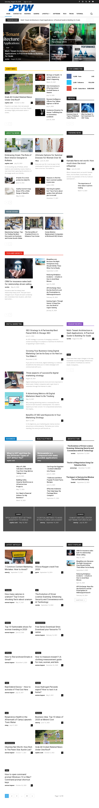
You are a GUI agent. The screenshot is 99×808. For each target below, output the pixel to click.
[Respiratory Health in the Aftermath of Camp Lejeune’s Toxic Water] (19, 707)
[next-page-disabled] (72, 123)
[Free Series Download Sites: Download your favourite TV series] (49, 617)
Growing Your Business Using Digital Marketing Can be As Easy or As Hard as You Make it (44, 353)
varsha (7, 287)
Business (80, 514)
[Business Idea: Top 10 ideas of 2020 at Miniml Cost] (49, 707)
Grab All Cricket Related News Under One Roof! (18, 98)
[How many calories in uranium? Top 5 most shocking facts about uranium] (19, 584)
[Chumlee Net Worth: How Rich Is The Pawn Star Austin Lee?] (19, 737)
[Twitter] (86, 1)
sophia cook (9, 103)
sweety (7, 572)
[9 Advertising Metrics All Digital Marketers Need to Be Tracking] (14, 400)
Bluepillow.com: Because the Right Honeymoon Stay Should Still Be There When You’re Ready (54, 264)
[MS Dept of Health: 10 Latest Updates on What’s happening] (40, 77)
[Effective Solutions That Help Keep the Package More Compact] (40, 491)
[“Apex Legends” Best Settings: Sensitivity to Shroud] (18, 519)
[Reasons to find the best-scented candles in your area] (40, 180)
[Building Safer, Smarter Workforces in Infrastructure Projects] (10, 482)
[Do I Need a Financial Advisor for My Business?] (10, 496)
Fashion (38, 151)
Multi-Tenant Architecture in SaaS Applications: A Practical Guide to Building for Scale (50, 20)
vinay (39, 460)
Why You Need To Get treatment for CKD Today (87, 116)
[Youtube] (92, 1)
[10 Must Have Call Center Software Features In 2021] (80, 519)
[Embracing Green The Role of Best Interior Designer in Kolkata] (19, 145)
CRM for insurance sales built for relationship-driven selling (18, 282)
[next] (91, 20)
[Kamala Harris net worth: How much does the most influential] (80, 148)
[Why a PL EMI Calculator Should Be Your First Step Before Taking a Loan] (10, 469)
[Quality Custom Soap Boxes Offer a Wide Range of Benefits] (10, 191)
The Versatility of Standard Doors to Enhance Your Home (32, 234)
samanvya (73, 468)
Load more (79, 600)
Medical (69, 111)
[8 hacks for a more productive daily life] (10, 180)
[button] (91, 14)
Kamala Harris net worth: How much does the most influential (80, 163)
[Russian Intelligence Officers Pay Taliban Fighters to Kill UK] (40, 101)
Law (49, 514)
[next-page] (10, 124)
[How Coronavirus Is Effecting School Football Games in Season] (40, 88)
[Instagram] (82, 1)
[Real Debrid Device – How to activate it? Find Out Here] (19, 677)
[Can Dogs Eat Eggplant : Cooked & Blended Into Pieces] (40, 469)
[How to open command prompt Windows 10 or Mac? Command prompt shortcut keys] (19, 764)
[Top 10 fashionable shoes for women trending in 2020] (19, 617)
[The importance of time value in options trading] (71, 185)
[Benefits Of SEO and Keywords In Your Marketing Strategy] (14, 422)
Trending (8, 590)
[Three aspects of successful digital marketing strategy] (14, 380)
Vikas (37, 161)
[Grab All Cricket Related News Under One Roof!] (19, 84)
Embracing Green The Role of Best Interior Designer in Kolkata (18, 158)
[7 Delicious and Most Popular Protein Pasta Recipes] (40, 480)
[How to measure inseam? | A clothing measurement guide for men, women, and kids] (49, 647)
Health (38, 683)
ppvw (37, 572)
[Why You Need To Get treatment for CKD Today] (87, 107)
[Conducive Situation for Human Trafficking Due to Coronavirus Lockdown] (40, 112)
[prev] (88, 20)
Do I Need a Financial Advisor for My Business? (23, 495)
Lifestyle (8, 151)
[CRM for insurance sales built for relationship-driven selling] (61, 53)
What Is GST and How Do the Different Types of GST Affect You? (18, 455)
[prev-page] (6, 124)
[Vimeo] (89, 1)
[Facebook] (79, 1)
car (37, 590)
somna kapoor (9, 602)
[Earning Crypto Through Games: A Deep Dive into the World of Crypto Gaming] (40, 303)
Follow (91, 82)
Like (92, 76)
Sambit (73, 482)
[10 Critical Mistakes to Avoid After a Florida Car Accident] (49, 519)
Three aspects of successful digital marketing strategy (42, 374)
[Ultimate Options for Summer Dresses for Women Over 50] (49, 145)
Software (8, 653)
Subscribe (90, 88)
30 (27, 796)
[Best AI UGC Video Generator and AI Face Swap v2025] (73, 34)
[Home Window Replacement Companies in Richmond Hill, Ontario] (54, 223)
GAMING (18, 514)
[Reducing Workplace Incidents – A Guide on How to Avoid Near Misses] (40, 277)
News (7, 93)
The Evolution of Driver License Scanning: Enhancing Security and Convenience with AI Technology (80, 448)
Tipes (54, 51)
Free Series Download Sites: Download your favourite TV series (48, 629)
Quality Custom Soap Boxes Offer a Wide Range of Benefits (23, 191)
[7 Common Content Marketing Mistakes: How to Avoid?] (19, 557)
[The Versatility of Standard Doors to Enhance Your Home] (34, 223)
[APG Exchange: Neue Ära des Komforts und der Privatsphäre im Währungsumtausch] (40, 290)
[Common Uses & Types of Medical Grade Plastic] (73, 107)
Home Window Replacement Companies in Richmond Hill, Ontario (54, 234)
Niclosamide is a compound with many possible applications (47, 455)
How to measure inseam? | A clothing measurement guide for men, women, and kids (48, 659)
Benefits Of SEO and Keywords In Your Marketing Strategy (43, 416)
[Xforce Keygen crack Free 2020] (49, 557)
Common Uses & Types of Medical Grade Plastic (73, 116)
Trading (69, 156)
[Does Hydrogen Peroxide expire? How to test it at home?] (49, 677)
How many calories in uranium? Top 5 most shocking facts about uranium (18, 597)
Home (7, 228)
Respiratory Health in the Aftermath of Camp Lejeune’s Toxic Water (18, 719)
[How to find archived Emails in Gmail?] (19, 647)
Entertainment (40, 623)
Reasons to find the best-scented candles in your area (54, 180)
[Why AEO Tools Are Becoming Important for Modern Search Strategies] (84, 53)
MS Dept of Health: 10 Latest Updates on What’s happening (54, 77)
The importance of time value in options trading (85, 186)
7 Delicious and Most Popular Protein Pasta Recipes (55, 480)
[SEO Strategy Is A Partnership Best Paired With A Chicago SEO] (14, 337)
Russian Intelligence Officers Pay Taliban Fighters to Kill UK (54, 101)
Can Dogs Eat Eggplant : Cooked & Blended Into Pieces (55, 469)
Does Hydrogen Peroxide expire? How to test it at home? (46, 689)
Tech (7, 47)
